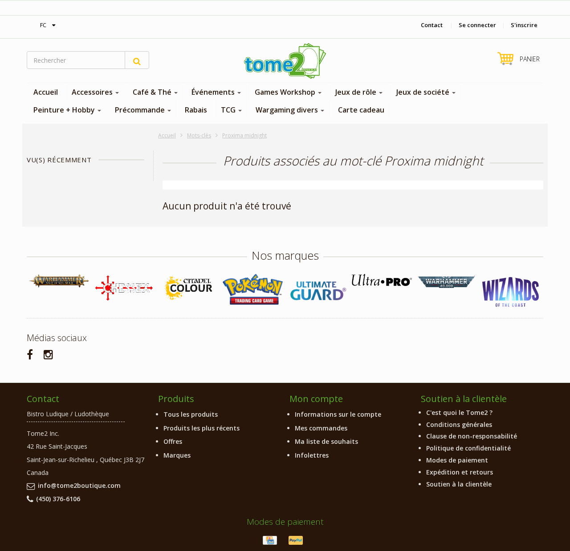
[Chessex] (124, 288)
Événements (213, 92)
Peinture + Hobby (65, 110)
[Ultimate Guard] (317, 291)
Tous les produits (190, 414)
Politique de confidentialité (468, 448)
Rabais (196, 110)
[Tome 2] (285, 61)
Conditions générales (459, 424)
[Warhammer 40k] (446, 282)
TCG (229, 110)
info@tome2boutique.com (79, 485)
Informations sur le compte (338, 414)
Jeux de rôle (356, 92)
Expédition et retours (459, 472)
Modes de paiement (457, 460)
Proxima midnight (244, 135)
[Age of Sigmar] (59, 281)
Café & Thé (153, 92)
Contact (432, 25)
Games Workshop (286, 92)
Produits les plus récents (201, 428)
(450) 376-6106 (58, 499)
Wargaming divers (288, 110)
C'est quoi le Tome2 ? (459, 412)
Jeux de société (423, 92)
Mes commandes (321, 428)
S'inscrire (524, 25)
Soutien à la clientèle (459, 484)
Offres (172, 441)
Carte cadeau (361, 110)
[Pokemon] (253, 289)
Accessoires (93, 92)
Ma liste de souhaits (326, 441)
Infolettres (312, 455)
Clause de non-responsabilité (471, 436)
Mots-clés (199, 135)
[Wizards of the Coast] (511, 292)
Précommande (141, 110)
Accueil (45, 92)
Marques (177, 455)
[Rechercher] (137, 60)
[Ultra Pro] (382, 280)
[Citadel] (188, 288)
